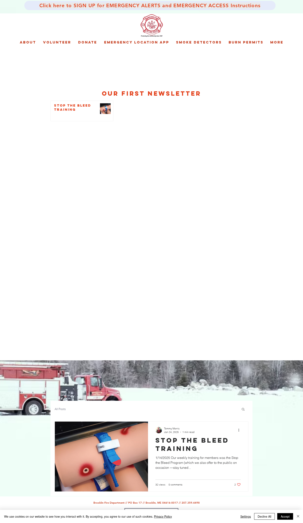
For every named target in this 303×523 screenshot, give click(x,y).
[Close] (298, 516)
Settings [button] (245, 516)
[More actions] (240, 430)
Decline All (264, 516)
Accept (285, 516)
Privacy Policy (163, 516)
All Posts (60, 409)
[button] (243, 409)
